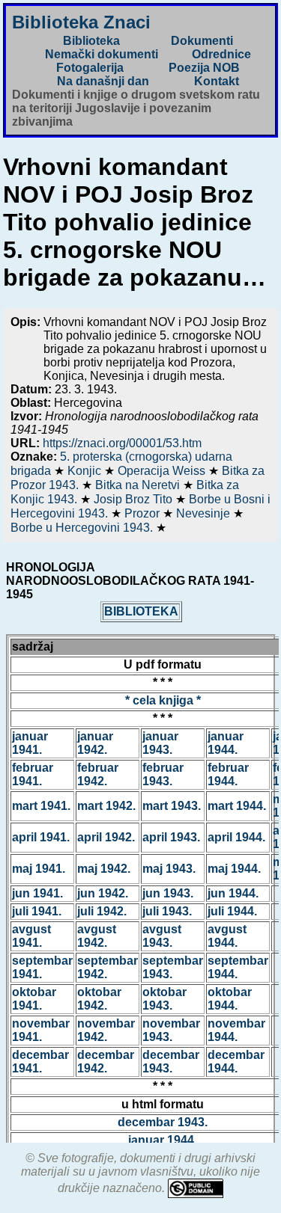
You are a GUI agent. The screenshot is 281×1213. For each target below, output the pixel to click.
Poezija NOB (204, 67)
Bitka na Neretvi (139, 485)
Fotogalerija (90, 67)
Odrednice (221, 54)
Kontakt (216, 81)
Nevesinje (204, 513)
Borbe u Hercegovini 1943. (83, 527)
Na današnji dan (103, 81)
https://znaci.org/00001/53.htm (122, 443)
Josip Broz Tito (134, 499)
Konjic (85, 470)
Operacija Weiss (163, 470)
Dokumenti (202, 40)
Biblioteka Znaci (81, 22)
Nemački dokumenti (101, 54)
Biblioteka (91, 40)
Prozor (143, 513)
